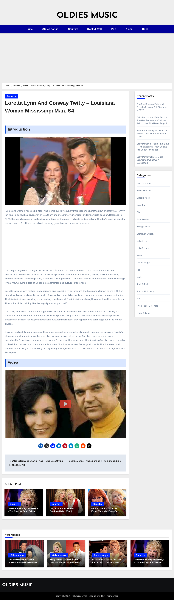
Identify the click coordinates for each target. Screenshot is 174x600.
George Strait (144, 226)
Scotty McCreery (145, 291)
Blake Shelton (144, 190)
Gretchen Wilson (145, 234)
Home (29, 29)
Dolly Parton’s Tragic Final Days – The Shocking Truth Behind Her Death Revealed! (23, 511)
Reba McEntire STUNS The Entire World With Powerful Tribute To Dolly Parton (104, 511)
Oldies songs (50, 29)
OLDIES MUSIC (87, 16)
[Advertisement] (87, 56)
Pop (113, 29)
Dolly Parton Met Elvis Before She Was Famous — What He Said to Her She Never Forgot (152, 120)
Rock (145, 29)
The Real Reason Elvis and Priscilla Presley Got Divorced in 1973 (152, 107)
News (139, 255)
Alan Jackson (144, 183)
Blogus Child (95, 596)
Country (73, 29)
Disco (129, 29)
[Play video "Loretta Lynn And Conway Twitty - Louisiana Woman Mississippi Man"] (65, 404)
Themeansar (111, 596)
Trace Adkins (143, 313)
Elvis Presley (143, 219)
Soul (139, 298)
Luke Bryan (142, 241)
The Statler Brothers (147, 306)
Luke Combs (143, 248)
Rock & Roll (94, 29)
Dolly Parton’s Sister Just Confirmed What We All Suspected (62, 511)
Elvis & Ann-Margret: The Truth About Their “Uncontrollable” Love (153, 133)
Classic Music (144, 198)
